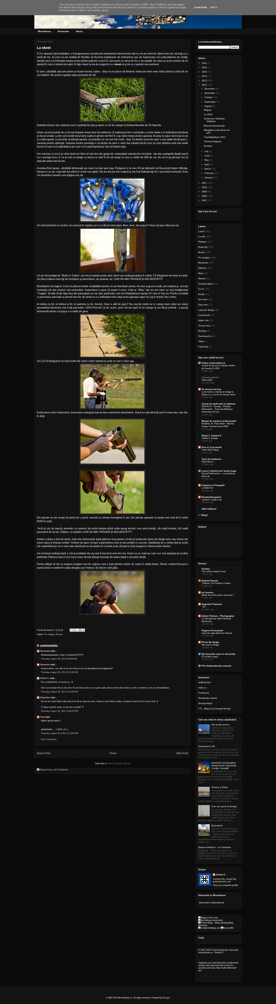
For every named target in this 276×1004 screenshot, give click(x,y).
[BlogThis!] (74, 630)
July (206, 151)
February (209, 173)
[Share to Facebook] (80, 630)
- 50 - (204, 607)
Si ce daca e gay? (210, 656)
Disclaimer (63, 31)
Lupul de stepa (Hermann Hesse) (217, 633)
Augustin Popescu (212, 604)
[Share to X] (77, 630)
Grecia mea (204, 325)
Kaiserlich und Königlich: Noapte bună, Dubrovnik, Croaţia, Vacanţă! (224, 765)
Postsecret (203, 692)
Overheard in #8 (206, 746)
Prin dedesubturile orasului (216, 665)
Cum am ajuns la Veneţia (224, 806)
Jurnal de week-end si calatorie (219, 403)
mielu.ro (202, 687)
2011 (204, 183)
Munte (201, 252)
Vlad (42, 717)
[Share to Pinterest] (83, 630)
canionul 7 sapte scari (212, 499)
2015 (204, 71)
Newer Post (43, 753)
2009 (204, 191)
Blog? (205, 515)
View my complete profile (225, 885)
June (207, 155)
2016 (204, 67)
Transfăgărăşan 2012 (215, 137)
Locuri (201, 231)
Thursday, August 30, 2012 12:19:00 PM (59, 733)
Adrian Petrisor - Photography (218, 616)
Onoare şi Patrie (219, 787)
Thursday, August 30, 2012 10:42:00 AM (59, 692)
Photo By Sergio (210, 642)
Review (59, 634)
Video (201, 341)
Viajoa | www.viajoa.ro (213, 363)
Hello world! (207, 380)
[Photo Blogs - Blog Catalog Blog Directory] (218, 925)
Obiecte (202, 268)
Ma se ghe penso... (221, 724)
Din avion (203, 299)
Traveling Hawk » (211, 377)
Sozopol (208, 146)
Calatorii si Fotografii (213, 485)
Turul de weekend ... (212, 459)
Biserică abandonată (214, 125)
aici (200, 970)
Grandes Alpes (205, 283)
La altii (201, 236)
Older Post (182, 753)
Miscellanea (44, 31)
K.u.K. (201, 289)
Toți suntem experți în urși (214, 571)
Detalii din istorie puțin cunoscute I (218, 595)
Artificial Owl (204, 682)
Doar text (202, 304)
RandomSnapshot (211, 497)
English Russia (210, 580)
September (210, 101)
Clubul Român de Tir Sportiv (144, 125)
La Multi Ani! (207, 488)
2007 (204, 200)
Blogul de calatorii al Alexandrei (219, 421)
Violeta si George (210, 438)
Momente (203, 262)
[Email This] (71, 630)
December (210, 88)
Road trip (202, 247)
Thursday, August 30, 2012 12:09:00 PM (59, 711)
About (79, 31)
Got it (214, 7)
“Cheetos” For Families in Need (216, 583)
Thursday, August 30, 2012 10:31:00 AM (59, 672)
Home (113, 753)
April (207, 164)
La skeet (208, 114)
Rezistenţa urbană (207, 698)
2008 (204, 196)
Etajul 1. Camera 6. (212, 435)
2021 (204, 63)
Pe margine (49, 634)
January (208, 177)
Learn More (200, 7)
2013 (204, 80)
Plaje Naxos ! (208, 461)
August (208, 106)
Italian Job (203, 320)
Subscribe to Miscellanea (211, 902)
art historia (207, 592)
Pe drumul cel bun (211, 389)
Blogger (166, 997)
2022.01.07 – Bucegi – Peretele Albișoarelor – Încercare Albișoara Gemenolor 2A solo (217, 409)
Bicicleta (202, 331)
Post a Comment (49, 739)
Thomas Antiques (212, 141)
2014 (204, 76)
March (207, 168)
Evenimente (204, 315)
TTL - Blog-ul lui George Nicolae (214, 708)
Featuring (203, 346)
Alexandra (45, 651)
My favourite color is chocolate (218, 654)
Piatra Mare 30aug (210, 450)
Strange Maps (205, 703)
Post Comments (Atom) (119, 763)
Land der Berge (206, 310)
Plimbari (202, 241)
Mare (200, 273)
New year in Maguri (210, 645)
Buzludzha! (217, 825)
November (210, 93)
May (206, 160)
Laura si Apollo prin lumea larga (219, 471)
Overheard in (204, 336)
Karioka (206, 569)
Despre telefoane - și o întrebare (214, 847)
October (208, 97)
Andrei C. (44, 678)
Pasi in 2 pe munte (212, 447)
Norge (201, 294)
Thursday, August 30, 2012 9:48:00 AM (59, 659)
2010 (204, 187)
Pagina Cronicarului (212, 630)
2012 (204, 85)
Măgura (208, 110)
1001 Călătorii (209, 509)
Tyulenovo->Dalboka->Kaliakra (214, 120)
